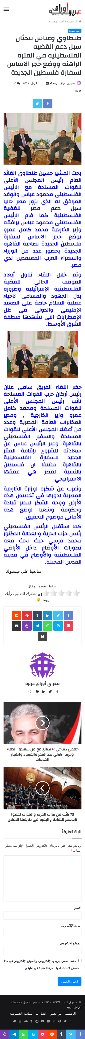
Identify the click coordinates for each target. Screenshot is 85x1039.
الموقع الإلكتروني (70, 943)
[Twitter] (37, 103)
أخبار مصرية (56, 21)
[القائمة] (6, 9)
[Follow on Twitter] (50, 83)
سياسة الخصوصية (20, 1013)
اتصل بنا (41, 1013)
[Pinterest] (27, 615)
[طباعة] (42, 636)
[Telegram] (37, 626)
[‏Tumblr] (37, 615)
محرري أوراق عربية (64, 83)
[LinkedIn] (47, 615)
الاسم (77, 908)
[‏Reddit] (16, 615)
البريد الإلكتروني (71, 925)
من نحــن (56, 1013)
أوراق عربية (73, 1007)
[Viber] (27, 626)
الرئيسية (73, 21)
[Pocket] (68, 626)
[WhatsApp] (47, 626)
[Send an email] (47, 83)
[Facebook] (47, 103)
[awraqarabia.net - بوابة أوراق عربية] (64, 9)
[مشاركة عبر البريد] (16, 626)
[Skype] (58, 626)
